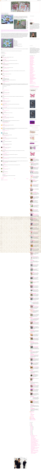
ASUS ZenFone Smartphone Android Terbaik (34, 342)
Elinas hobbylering (32, 276)
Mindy (31, 301)
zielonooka (31, 317)
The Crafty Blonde (4, 103)
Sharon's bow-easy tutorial (32, 75)
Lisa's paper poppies (31, 67)
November (32, 427)
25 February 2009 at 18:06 (5, 61)
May (31, 432)
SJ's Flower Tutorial (31, 76)
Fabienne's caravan (31, 61)
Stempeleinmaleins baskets (32, 79)
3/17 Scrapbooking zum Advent (35, 256)
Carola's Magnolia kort (32, 408)
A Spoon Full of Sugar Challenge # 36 (34, 452)
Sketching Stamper (32, 213)
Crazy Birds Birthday (34, 192)
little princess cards (32, 260)
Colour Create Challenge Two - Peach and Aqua (35, 447)
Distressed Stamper (32, 396)
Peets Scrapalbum (32, 162)
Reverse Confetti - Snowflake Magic (36, 236)
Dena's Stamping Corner (32, 240)
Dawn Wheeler (3, 116)
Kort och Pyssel (31, 268)
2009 (30, 425)
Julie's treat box (31, 66)
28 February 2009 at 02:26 (5, 158)
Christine (3, 140)
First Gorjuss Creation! (33, 436)
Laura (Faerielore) (4, 153)
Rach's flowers (31, 73)
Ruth (2, 66)
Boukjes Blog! (31, 204)
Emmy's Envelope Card (32, 60)
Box (30, 405)
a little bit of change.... (34, 285)
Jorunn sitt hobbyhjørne (32, 418)
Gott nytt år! (34, 326)
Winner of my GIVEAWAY (35, 209)
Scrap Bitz (31, 333)
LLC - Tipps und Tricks (35, 289)
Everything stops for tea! (35, 264)
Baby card (33, 248)
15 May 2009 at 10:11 (4, 176)
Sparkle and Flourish (32, 388)
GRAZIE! (33, 200)
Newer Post (2, 178)
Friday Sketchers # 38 (33, 446)
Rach (2, 119)
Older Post (27, 178)
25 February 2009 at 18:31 (5, 68)
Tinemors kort (31, 337)
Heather (3, 77)
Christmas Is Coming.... (32, 330)
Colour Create (31, 86)
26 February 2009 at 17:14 (5, 130)
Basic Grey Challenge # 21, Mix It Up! (34, 448)
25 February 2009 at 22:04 (5, 98)
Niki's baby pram (31, 70)
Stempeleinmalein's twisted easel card (33, 78)
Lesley (3, 146)
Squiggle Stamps (37, 86)
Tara (33, 22)
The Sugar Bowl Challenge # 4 (33, 442)
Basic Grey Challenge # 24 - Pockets (34, 435)
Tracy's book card (31, 81)
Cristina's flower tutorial (32, 58)
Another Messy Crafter (32, 400)
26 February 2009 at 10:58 (5, 110)
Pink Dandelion (3, 59)
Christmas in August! (34, 227)
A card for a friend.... (33, 437)
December (32, 426)
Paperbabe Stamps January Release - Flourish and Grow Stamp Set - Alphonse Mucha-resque (36, 214)
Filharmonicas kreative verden (33, 293)
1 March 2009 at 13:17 (5, 162)
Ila (2, 56)
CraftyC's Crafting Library (32, 384)
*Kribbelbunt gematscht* (35, 272)
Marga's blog (31, 231)
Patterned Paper (31, 166)
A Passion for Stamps (34, 86)
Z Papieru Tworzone (32, 414)
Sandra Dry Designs (32, 305)
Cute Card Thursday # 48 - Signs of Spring (34, 441)
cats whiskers (3, 149)
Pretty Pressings (31, 297)
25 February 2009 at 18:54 (5, 71)
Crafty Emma (31, 370)
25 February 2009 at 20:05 (5, 81)
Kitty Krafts (31, 392)
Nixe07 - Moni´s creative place (33, 218)
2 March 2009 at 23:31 (5, 166)
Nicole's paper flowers (32, 69)
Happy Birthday (34, 196)
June (31, 431)
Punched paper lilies (31, 72)
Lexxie (3, 127)
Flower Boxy (34, 252)
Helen (2, 91)
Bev (2, 95)
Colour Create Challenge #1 (33, 453)
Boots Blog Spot (31, 175)
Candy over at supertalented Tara (33, 351)
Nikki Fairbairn (3, 137)
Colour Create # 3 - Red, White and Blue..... (34, 443)
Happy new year (34, 171)
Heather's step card (31, 63)
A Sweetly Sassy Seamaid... (35, 184)
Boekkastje (34, 358)
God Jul (33, 374)
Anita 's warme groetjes (32, 158)
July (31, 430)
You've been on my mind (35, 281)
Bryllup (33, 378)
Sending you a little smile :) (32, 321)
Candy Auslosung (34, 223)
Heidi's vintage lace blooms (32, 64)
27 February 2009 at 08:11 (5, 155)
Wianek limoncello (34, 180)
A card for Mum (34, 362)
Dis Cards (31, 313)
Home (14, 178)
